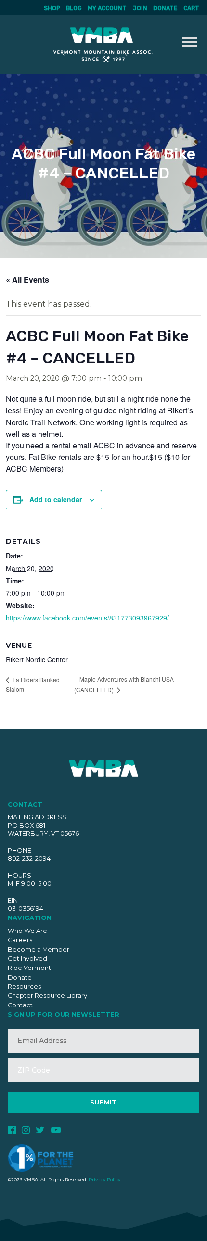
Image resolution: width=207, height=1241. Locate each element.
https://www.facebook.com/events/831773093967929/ (87, 617)
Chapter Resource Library (47, 995)
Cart (191, 8)
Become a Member (38, 949)
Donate (165, 8)
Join (140, 8)
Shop (52, 8)
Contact (20, 1005)
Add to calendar (55, 499)
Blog (74, 8)
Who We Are (27, 930)
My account (107, 8)
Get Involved (27, 958)
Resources (24, 986)
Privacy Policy (104, 1179)
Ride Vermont (29, 967)
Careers (20, 939)
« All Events (27, 279)
